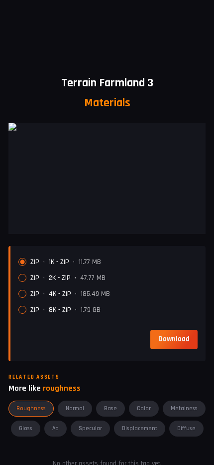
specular (90, 428)
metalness (184, 408)
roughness (31, 408)
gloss (25, 428)
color (144, 408)
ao (55, 428)
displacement (139, 428)
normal (75, 408)
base (110, 408)
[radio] (22, 262)
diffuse (186, 428)
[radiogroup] (108, 286)
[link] (174, 339)
